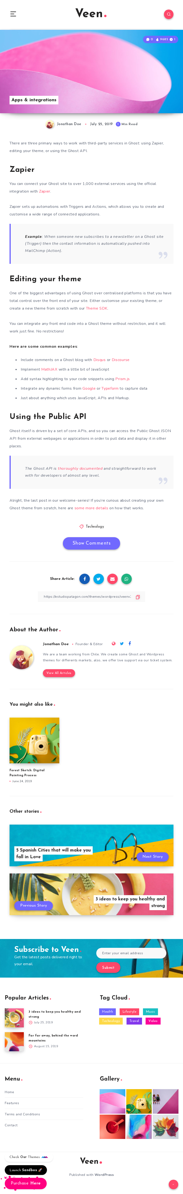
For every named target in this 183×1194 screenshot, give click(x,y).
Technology (95, 527)
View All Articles (58, 673)
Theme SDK (96, 308)
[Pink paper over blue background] (112, 1101)
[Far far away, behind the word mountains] (14, 1041)
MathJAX (49, 369)
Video (153, 1021)
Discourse (121, 359)
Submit (108, 968)
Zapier (44, 191)
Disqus (99, 359)
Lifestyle (129, 1012)
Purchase (26, 1183)
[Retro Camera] (139, 1101)
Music (150, 1012)
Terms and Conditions (22, 1114)
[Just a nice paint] (139, 1127)
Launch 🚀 (26, 1170)
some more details (91, 508)
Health (107, 1012)
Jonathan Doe (56, 644)
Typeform (110, 388)
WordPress (104, 1175)
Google (89, 388)
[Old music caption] (165, 1101)
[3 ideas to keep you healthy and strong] (14, 1017)
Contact (11, 1125)
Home (9, 1092)
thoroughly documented (80, 468)
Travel (134, 1021)
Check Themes (25, 1157)
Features (12, 1103)
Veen (89, 14)
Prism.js (122, 379)
